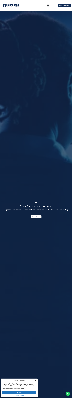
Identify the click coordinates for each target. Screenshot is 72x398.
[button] (35, 380)
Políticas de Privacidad (19, 395)
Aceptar (19, 392)
